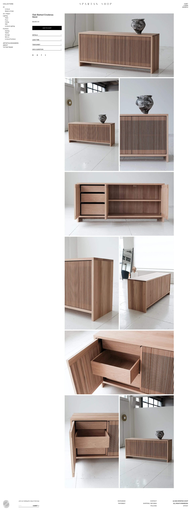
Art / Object (6, 13)
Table (6, 18)
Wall (6, 24)
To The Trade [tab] (8, 47)
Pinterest (121, 503)
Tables (7, 33)
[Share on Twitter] (37, 55)
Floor (6, 20)
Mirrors (7, 37)
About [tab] (5, 45)
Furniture (5, 28)
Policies (154, 506)
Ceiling (7, 22)
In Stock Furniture (10, 39)
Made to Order (9, 11)
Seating (7, 31)
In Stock (7, 9)
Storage (7, 35)
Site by (185, 506)
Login (186, 5)
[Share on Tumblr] (45, 55)
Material (34, 17)
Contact (153, 501)
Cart (186, 4)
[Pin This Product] (32, 55)
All (3, 7)
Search (185, 7)
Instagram (121, 501)
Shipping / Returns (150, 503)
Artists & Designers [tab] (11, 43)
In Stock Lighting (10, 26)
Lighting (5, 16)
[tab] (47, 36)
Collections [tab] (8, 4)
